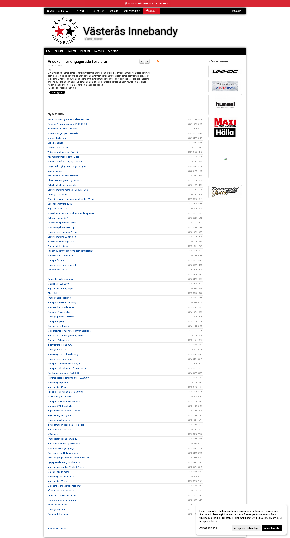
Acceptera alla (272, 528)
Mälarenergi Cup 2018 (58, 284)
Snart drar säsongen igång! (61, 448)
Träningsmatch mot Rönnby (61, 359)
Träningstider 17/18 (57, 349)
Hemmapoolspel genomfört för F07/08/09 (68, 378)
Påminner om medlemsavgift (61, 490)
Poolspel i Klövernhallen (59, 312)
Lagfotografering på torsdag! (62, 500)
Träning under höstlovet (59, 420)
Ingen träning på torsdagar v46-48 (64, 410)
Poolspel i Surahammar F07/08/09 (64, 363)
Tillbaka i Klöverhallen (58, 147)
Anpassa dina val (208, 527)
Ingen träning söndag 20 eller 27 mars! (66, 467)
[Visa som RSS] (157, 61)
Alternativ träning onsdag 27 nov (63, 180)
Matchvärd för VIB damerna (61, 255)
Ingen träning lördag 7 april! (61, 288)
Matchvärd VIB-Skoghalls (60, 406)
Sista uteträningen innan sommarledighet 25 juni (71, 199)
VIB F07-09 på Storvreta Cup (61, 227)
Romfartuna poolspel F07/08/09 (63, 373)
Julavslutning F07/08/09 (59, 396)
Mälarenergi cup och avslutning (63, 354)
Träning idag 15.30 (56, 509)
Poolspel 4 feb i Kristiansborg (62, 302)
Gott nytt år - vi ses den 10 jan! (62, 495)
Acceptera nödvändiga (246, 528)
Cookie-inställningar (56, 528)
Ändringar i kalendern (58, 194)
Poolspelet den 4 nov (58, 246)
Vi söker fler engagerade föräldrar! (78, 61)
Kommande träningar (58, 514)
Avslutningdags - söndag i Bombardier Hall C (69, 457)
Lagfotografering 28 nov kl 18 (62, 237)
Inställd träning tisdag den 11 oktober (66, 425)
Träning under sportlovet (59, 298)
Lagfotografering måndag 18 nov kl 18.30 (68, 190)
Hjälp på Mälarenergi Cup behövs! (64, 462)
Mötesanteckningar (57, 138)
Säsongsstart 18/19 (57, 269)
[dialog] (241, 519)
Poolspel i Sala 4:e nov (58, 340)
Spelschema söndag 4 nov (61, 241)
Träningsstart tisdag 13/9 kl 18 (62, 439)
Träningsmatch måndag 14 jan (62, 232)
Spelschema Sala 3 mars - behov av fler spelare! (71, 213)
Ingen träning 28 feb (57, 481)
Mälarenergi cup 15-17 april (61, 476)
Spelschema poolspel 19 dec (62, 222)
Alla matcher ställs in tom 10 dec (63, 157)
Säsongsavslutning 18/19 (60, 204)
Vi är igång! (53, 434)
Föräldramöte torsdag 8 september (65, 443)
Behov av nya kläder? (58, 218)
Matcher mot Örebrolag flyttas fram (65, 161)
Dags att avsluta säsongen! (61, 279)
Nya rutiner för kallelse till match (63, 175)
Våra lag (150, 11)
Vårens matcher (55, 171)
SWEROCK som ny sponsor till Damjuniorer (68, 119)
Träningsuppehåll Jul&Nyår (61, 316)
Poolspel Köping (56, 321)
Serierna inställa (55, 143)
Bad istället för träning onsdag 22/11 (65, 335)
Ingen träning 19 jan (57, 387)
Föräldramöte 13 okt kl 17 (60, 429)
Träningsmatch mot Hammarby (63, 265)
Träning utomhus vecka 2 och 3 (63, 152)
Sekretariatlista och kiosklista (62, 185)
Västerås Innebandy (60, 11)
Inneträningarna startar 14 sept (62, 128)
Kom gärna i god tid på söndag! (63, 453)
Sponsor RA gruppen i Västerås (63, 133)
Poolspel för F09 (56, 260)
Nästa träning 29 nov (57, 504)
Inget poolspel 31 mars (59, 208)
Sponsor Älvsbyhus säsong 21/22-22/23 (67, 124)
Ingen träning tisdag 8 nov (60, 415)
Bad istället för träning (58, 326)
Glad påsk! (53, 293)
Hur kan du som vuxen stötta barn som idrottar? (71, 251)
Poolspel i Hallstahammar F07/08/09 (65, 392)
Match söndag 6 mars (58, 472)
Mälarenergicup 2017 (58, 382)
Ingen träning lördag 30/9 (60, 345)
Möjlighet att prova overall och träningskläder (69, 331)
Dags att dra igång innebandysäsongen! (67, 166)
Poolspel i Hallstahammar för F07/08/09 (67, 368)
